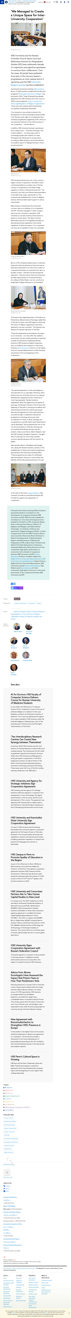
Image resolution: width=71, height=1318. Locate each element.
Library (43, 1287)
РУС (54, 2)
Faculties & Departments (6, 1288)
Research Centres (33, 1282)
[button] (12, 34)
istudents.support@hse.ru (10, 1215)
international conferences (11, 1142)
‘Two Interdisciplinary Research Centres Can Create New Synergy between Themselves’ (26, 739)
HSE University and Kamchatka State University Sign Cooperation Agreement (26, 820)
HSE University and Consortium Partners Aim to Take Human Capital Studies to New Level (26, 894)
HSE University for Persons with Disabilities (8, 1302)
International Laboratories (32, 1279)
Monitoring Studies (34, 1287)
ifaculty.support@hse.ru (9, 1242)
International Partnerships (6, 1292)
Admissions (19, 1278)
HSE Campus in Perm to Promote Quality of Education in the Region (27, 857)
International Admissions (10, 1197)
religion (39, 603)
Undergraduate (20, 1285)
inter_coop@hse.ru (8, 1227)
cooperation (31, 603)
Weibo (7, 1188)
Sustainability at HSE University (8, 1284)
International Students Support (12, 1212)
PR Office (6, 1230)
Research (32, 1275)
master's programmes (10, 1128)
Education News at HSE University (26, 1268)
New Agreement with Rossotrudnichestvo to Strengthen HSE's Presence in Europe (25, 1023)
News (14, 1268)
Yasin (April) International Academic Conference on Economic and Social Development (33, 1302)
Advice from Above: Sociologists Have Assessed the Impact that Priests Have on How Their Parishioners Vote (27, 976)
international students (10, 1121)
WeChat (8, 1186)
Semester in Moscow (19, 1297)
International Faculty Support (11, 1239)
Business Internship (21, 1300)
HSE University (7, 1268)
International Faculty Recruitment (12, 1245)
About (5, 1275)
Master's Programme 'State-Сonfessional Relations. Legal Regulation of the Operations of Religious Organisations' (28, 614)
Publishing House (46, 1285)
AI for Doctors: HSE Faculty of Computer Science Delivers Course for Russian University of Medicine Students (26, 698)
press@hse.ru (7, 1233)
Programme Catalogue (19, 1281)
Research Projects (33, 1285)
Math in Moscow (8, 1152)
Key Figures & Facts (8, 1280)
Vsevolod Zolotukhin (32, 566)
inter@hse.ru (6, 1200)
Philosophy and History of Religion (30, 94)
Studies (19, 1275)
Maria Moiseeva (26, 568)
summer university (9, 1131)
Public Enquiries (7, 1306)
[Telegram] (14, 584)
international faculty (9, 1125)
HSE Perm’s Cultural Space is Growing (25, 1058)
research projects (9, 1145)
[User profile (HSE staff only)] (64, 2)
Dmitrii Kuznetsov (23, 348)
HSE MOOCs (8, 1149)
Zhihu (7, 1191)
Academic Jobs (33, 1294)
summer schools (8, 1118)
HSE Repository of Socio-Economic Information (46, 1291)
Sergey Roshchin (33, 493)
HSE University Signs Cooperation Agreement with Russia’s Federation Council (25, 948)
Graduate (18, 1287)
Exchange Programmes (19, 1290)
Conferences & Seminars (33, 1290)
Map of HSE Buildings (9, 1206)
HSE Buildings (6, 1298)
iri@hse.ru (6, 1248)
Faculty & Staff (7, 1296)
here (13, 1312)
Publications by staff (47, 1280)
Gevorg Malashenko (26, 561)
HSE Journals (45, 1283)
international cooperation (11, 1138)
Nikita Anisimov (39, 89)
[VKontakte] (12, 584)
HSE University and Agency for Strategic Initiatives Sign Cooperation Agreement (26, 783)
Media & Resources (45, 1277)
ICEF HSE (6, 1135)
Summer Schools (20, 1294)
